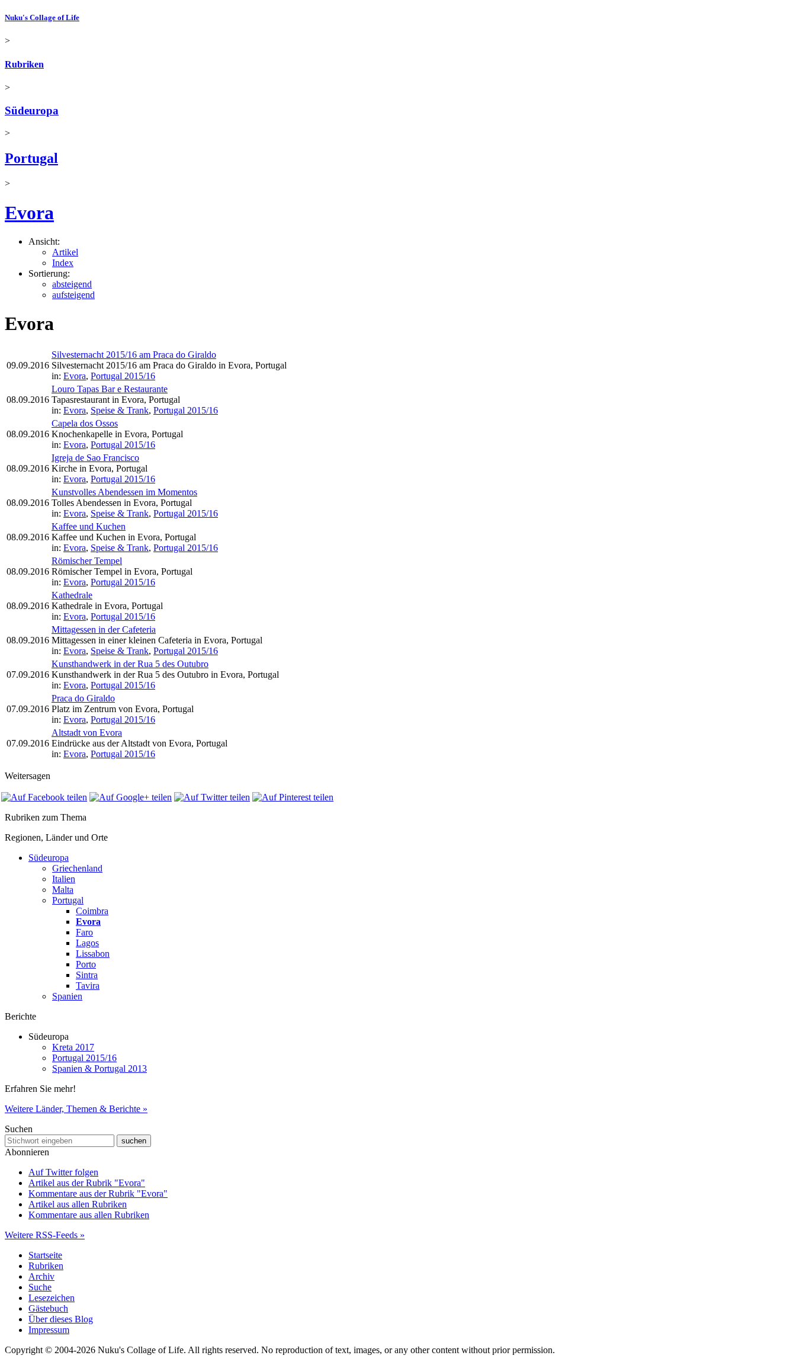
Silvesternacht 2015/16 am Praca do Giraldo (134, 355)
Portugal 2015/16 (123, 376)
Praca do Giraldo (83, 698)
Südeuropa (32, 110)
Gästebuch (48, 1308)
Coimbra (92, 911)
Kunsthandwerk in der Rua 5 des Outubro (130, 664)
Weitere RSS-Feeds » (45, 1235)
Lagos (87, 943)
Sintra (87, 975)
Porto (86, 964)
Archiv (41, 1276)
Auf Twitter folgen (63, 1172)
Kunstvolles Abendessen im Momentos (124, 492)
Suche (40, 1287)
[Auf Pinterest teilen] (292, 797)
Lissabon (93, 954)
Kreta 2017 (73, 1047)
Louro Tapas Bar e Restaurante (110, 389)
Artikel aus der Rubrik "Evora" (86, 1183)
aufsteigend (73, 295)
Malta (62, 890)
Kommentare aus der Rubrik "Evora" (98, 1193)
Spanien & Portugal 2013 (99, 1068)
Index (62, 263)
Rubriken (24, 64)
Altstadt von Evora (87, 733)
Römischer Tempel (87, 561)
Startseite (45, 1255)
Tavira (87, 986)
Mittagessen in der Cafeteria (104, 629)
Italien (63, 879)
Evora (29, 212)
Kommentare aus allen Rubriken (88, 1215)
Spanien (67, 996)
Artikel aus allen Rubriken (77, 1204)
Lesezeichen (51, 1298)
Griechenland (77, 868)
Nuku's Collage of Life (42, 17)
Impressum (48, 1330)
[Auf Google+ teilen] (130, 797)
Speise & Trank (120, 410)
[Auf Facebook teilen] (44, 797)
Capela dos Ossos (85, 423)
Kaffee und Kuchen (89, 526)
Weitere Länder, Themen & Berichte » (76, 1109)
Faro (84, 932)
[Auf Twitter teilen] (212, 797)
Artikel (65, 252)
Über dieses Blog (60, 1319)
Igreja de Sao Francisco (95, 458)
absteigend (72, 284)
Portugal (31, 158)
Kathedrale (72, 595)
